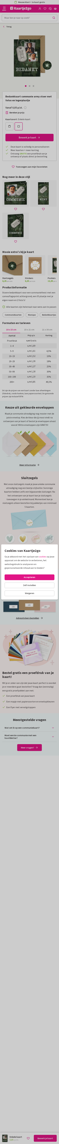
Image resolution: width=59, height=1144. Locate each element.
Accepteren (29, 577)
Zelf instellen (29, 585)
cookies (42, 556)
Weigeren (29, 593)
